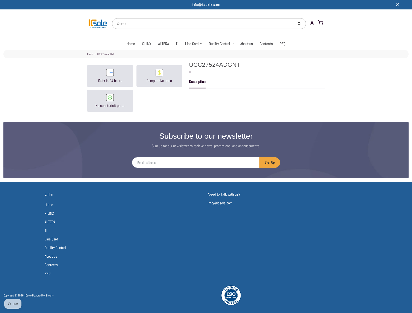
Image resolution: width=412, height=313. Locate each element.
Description (197, 81)
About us (246, 43)
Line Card (191, 43)
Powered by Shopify (43, 295)
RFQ (283, 43)
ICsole (28, 295)
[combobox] (202, 23)
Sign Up (270, 162)
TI (177, 43)
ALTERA (163, 43)
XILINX (146, 43)
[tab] (200, 82)
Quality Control (219, 43)
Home (131, 43)
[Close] (397, 4)
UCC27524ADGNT (105, 54)
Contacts (266, 43)
